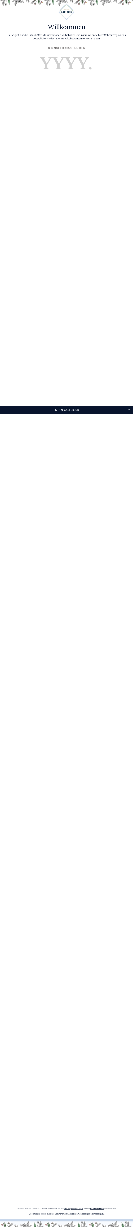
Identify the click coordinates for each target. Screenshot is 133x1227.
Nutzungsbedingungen (73, 1209)
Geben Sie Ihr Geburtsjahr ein (66, 48)
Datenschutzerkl (97, 1209)
